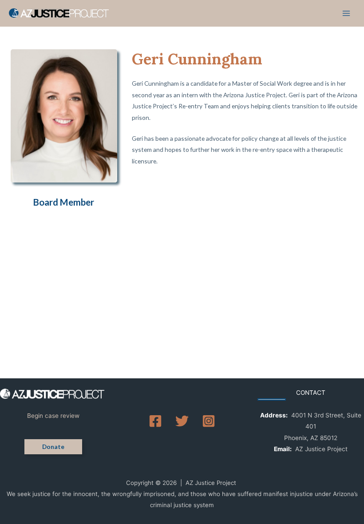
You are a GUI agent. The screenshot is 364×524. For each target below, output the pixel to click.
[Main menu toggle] (346, 13)
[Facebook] (155, 421)
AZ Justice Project (321, 449)
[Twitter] (182, 421)
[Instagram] (208, 421)
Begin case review (53, 415)
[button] (53, 446)
